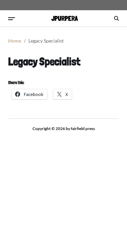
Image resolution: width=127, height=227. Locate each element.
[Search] (116, 18)
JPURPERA (64, 18)
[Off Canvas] (11, 18)
